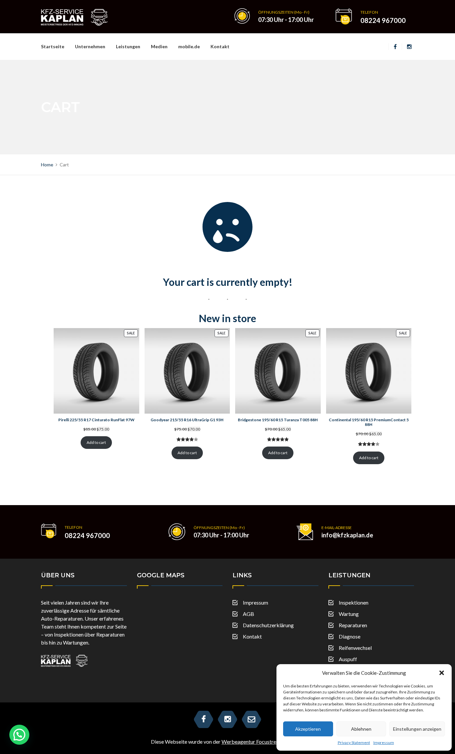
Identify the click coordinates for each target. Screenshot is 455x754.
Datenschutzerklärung (268, 625)
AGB (248, 614)
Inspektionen (353, 602)
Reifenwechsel (355, 648)
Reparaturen (353, 625)
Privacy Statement (354, 742)
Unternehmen (90, 46)
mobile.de (189, 46)
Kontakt (220, 46)
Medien (159, 46)
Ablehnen (361, 729)
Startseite (52, 46)
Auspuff (348, 659)
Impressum (383, 742)
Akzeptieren (308, 729)
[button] (441, 672)
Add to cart (96, 442)
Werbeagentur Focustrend (252, 741)
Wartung (349, 614)
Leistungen (128, 46)
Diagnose (349, 636)
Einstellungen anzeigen (417, 729)
